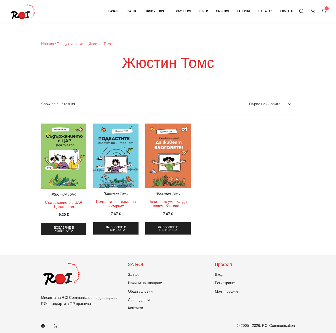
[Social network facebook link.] (43, 326)
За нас (132, 11)
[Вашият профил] (313, 11)
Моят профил (226, 291)
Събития (222, 11)
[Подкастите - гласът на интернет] (116, 156)
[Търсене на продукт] (301, 11)
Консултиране (157, 11)
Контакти (265, 11)
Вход (219, 274)
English (286, 11)
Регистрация (225, 283)
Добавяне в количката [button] (64, 229)
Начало (113, 11)
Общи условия (140, 291)
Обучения (183, 11)
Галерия (243, 11)
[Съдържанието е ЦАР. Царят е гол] (63, 156)
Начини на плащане (145, 283)
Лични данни (139, 300)
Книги (203, 11)
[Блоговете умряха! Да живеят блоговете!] (168, 156)
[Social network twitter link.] (56, 326)
